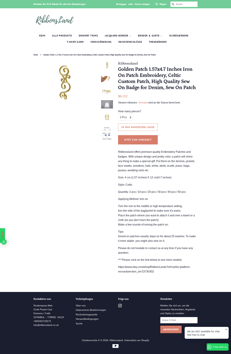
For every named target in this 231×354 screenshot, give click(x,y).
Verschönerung (101, 41)
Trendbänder (158, 41)
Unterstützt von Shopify (136, 340)
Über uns (81, 305)
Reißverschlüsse (130, 41)
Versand (142, 102)
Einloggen (121, 4)
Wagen (162, 4)
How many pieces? (129, 111)
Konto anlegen (142, 4)
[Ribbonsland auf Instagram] (120, 306)
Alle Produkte (62, 35)
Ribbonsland (116, 340)
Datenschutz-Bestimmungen (91, 310)
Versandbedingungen (87, 319)
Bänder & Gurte (149, 35)
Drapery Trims (88, 35)
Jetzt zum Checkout (138, 139)
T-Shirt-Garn (75, 41)
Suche (79, 323)
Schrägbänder (179, 35)
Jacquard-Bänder (117, 35)
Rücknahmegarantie (86, 314)
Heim (42, 35)
